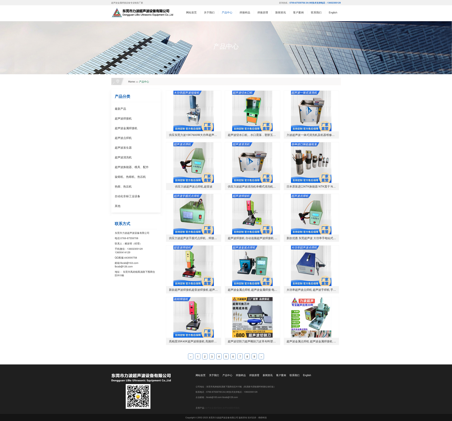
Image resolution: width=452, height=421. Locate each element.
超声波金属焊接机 (126, 128)
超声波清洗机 (123, 157)
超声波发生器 (123, 147)
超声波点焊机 (123, 138)
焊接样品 (245, 12)
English (333, 12)
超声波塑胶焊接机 (231, 407)
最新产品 (120, 109)
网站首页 (191, 12)
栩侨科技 (262, 417)
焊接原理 (262, 12)
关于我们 (209, 12)
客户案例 (298, 12)
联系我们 (316, 12)
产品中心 (227, 12)
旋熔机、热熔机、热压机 (130, 177)
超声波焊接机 (123, 118)
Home (131, 81)
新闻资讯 (280, 12)
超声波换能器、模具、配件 (132, 167)
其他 (117, 206)
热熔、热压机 (123, 186)
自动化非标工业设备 (127, 196)
